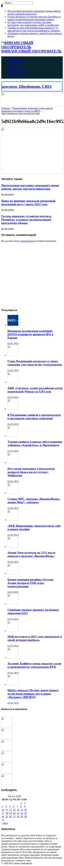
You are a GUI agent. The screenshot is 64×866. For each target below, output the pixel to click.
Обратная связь (16, 74)
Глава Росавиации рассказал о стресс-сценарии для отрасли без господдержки (34, 363)
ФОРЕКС (12, 66)
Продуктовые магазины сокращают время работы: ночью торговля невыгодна (34, 12)
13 (14, 809)
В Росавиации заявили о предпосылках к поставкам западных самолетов (34, 416)
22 (22, 813)
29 (22, 816)
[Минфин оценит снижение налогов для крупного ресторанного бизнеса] (6, 761)
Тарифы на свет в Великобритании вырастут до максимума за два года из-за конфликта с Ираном (33, 29)
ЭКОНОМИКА (15, 60)
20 (14, 813)
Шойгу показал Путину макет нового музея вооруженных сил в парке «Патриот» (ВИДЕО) (33, 694)
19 (10, 813)
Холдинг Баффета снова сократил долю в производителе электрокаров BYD (34, 665)
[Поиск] (2, 3)
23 (25, 813)
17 (3, 813)
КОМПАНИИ (14, 69)
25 (7, 816)
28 (18, 816)
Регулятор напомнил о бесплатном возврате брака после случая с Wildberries (31, 472)
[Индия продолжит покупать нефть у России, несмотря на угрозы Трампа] (6, 749)
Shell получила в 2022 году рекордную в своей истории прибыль (34, 638)
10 (3, 809)
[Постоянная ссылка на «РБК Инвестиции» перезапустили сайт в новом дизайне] (12, 519)
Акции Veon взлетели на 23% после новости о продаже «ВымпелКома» (31, 554)
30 (25, 816)
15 (22, 809)
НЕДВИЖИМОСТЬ (18, 71)
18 (7, 813)
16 (25, 809)
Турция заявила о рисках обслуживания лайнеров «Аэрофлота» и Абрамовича (34, 443)
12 (10, 809)
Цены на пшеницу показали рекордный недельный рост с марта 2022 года (28, 202)
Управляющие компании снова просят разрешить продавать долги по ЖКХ (27, 109)
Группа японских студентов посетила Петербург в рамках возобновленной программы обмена (34, 18)
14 (18, 809)
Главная (12, 57)
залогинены (26, 241)
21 (18, 813)
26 (10, 816)
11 (7, 809)
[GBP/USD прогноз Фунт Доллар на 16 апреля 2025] (6, 727)
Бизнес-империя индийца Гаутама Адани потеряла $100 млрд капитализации (30, 583)
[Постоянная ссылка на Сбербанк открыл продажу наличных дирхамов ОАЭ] (12, 603)
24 (3, 816)
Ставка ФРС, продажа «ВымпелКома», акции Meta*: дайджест (34, 500)
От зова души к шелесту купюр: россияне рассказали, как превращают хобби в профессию (33, 23)
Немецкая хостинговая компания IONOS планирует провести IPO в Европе (30, 334)
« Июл (4, 823)
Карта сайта (14, 77)
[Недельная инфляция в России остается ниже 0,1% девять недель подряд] (6, 772)
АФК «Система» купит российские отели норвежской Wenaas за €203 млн (34, 389)
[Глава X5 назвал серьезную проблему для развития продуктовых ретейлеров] (6, 784)
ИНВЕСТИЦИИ (16, 63)
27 (14, 816)
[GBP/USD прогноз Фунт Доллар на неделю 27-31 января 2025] (6, 738)
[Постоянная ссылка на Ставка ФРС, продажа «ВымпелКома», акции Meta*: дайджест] (12, 493)
